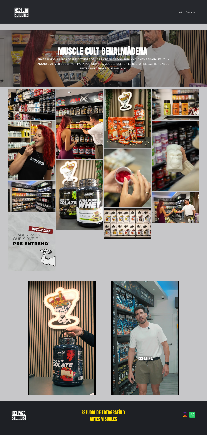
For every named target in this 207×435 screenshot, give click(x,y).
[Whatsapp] (192, 415)
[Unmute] (37, 391)
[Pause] (32, 391)
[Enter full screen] (91, 391)
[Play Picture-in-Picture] (86, 391)
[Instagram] (185, 415)
